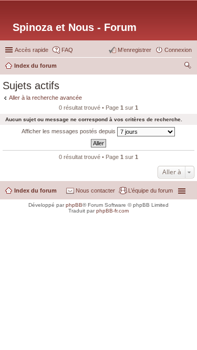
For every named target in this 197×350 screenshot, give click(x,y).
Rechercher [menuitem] (187, 66)
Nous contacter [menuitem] (95, 190)
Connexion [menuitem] (178, 50)
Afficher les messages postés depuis (69, 131)
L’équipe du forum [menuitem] (150, 190)
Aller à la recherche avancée (45, 97)
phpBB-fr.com (112, 211)
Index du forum (35, 190)
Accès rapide (31, 50)
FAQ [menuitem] (67, 50)
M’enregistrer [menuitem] (134, 50)
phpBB (74, 205)
